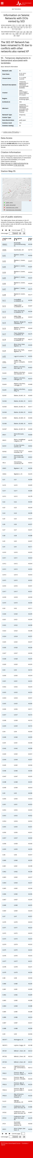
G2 (21, 27)
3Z (21, 32)
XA (31, 32)
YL (13, 33)
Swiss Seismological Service (12, 1143)
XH (3, 33)
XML (22, 165)
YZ (16, 29)
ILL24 (4, 351)
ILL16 (4, 328)
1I (17, 25)
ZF (30, 33)
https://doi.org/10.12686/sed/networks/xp (14, 163)
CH (14, 25)
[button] (2, 3)
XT (10, 33)
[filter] (5, 240)
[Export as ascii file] (24, 233)
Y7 (13, 29)
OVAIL (4, 362)
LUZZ (4, 356)
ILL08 (4, 295)
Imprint (3, 1144)
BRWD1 (4, 244)
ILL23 (4, 345)
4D (23, 25)
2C (24, 32)
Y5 (20, 33)
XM (7, 33)
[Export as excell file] (20, 233)
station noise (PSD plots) (11, 132)
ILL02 (4, 261)
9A (8, 27)
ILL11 (4, 300)
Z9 (26, 33)
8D (30, 25)
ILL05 (4, 278)
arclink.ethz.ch (12, 143)
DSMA (4, 250)
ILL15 (4, 322)
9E (12, 27)
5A (26, 25)
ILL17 (4, 334)
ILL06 (4, 283)
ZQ (18, 35)
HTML (16, 165)
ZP (14, 35)
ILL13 (4, 311)
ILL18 (4, 339)
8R (2, 27)
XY (30, 27)
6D (28, 32)
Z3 (23, 33)
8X (5, 27)
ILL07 (4, 289)
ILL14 (4, 317)
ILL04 (4, 272)
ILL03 (4, 267)
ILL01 (4, 255)
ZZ (19, 29)
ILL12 (4, 306)
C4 (18, 27)
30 (20, 25)
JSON (19, 165)
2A (18, 32)
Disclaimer (25, 1143)
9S (15, 27)
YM (17, 33)
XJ (26, 27)
